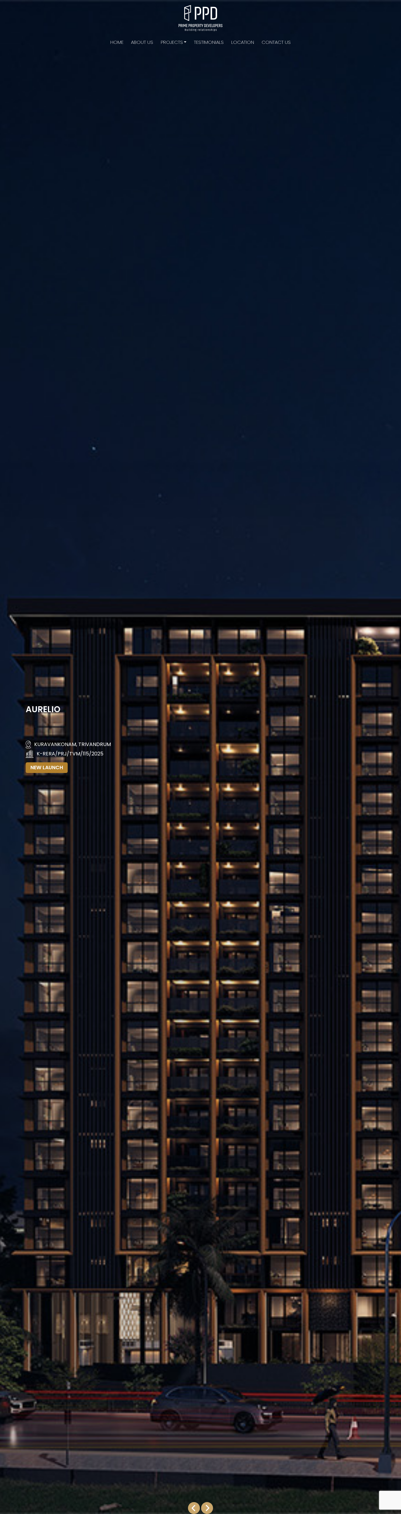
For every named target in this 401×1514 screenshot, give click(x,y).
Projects (172, 42)
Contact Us (276, 42)
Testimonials (209, 42)
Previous (193, 1508)
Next (208, 1507)
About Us (142, 42)
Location (242, 42)
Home (116, 42)
